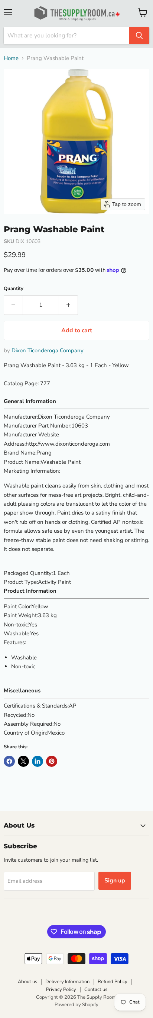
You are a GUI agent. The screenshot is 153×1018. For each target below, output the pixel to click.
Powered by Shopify (76, 1004)
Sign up (114, 880)
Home (11, 58)
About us (27, 981)
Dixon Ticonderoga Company (48, 350)
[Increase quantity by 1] (68, 305)
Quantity (13, 289)
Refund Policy (112, 981)
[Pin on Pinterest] (51, 761)
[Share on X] (23, 761)
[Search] (139, 35)
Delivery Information (67, 981)
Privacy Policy (61, 989)
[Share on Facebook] (9, 761)
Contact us (95, 989)
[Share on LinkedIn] (37, 761)
